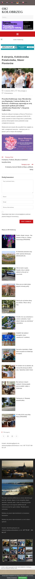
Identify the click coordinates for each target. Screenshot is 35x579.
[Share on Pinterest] (12, 436)
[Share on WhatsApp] (16, 436)
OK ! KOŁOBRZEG (20, 567)
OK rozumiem (22, 577)
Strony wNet (14, 568)
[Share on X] (3, 436)
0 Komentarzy (8, 93)
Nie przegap (22, 91)
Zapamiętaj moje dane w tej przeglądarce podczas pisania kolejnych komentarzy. (16, 215)
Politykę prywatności (12, 577)
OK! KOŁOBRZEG (12, 10)
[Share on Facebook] (8, 436)
